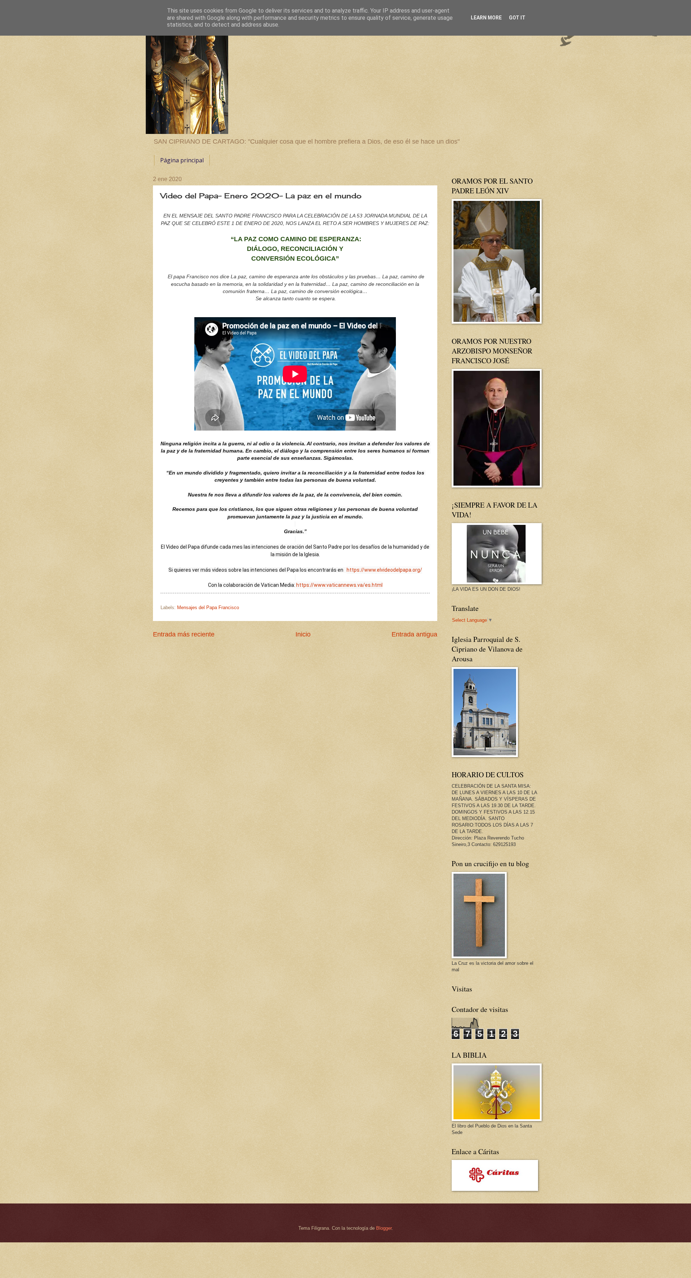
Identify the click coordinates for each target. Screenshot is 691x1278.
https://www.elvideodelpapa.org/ (384, 570)
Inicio (303, 634)
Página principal (182, 160)
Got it (517, 18)
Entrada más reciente (183, 634)
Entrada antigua (414, 634)
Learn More (486, 18)
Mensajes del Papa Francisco (208, 607)
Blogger (384, 1228)
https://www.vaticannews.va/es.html (339, 585)
